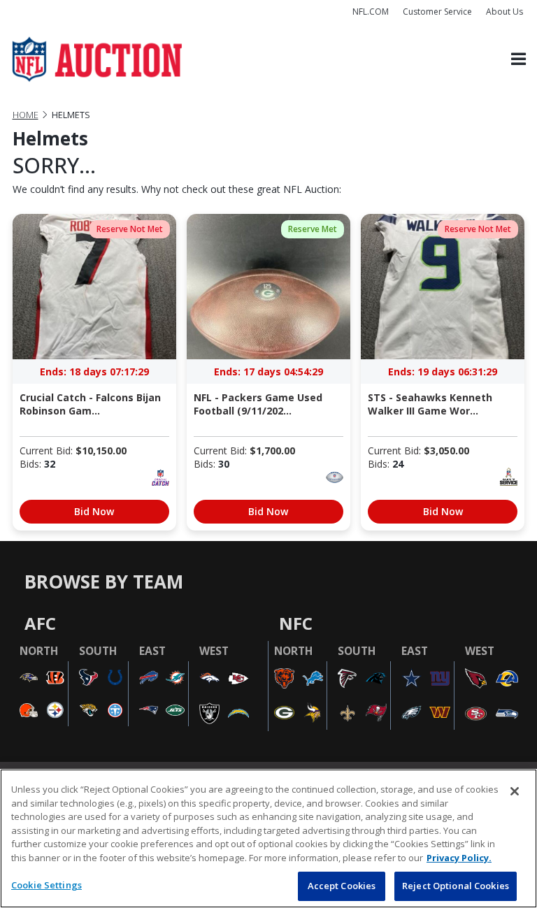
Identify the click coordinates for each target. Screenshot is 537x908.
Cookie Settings (46, 885)
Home (25, 115)
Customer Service (437, 11)
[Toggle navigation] (518, 59)
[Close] (514, 791)
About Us (504, 11)
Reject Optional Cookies (455, 885)
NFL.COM (370, 11)
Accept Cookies (342, 885)
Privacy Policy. (459, 857)
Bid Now (94, 511)
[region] (268, 838)
